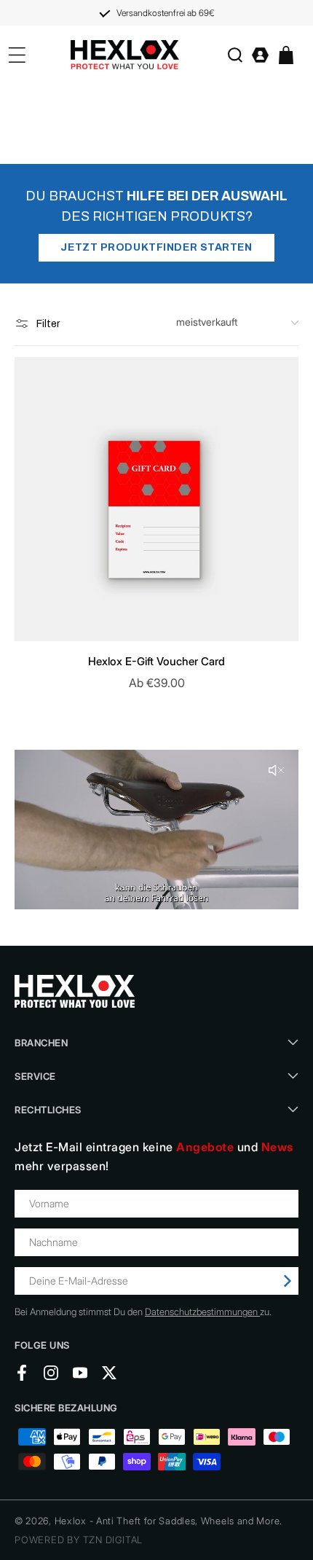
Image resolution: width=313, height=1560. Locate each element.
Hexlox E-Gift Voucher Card (156, 661)
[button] (234, 55)
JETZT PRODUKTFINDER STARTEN (156, 247)
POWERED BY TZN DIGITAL (79, 1539)
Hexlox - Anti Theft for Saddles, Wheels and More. (168, 1520)
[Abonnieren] (287, 1281)
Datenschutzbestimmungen (202, 1311)
